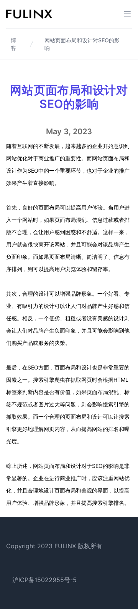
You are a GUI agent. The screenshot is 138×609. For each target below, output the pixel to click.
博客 (13, 44)
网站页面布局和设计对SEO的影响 (82, 44)
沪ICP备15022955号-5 (44, 580)
